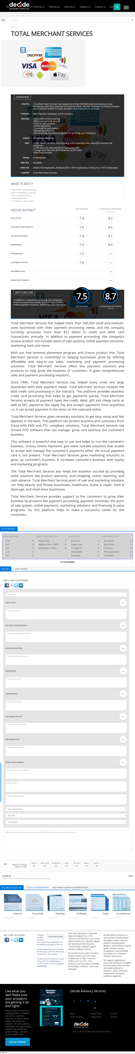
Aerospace (117, 540)
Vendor (114, 1017)
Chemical (117, 548)
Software (53, 7)
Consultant (85, 551)
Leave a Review (21, 569)
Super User (85, 544)
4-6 (19, 548)
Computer (117, 555)
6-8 (19, 544)
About (72, 1013)
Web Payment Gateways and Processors (36, 878)
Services (68, 7)
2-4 (19, 551)
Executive (85, 555)
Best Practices (35, 7)
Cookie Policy (96, 1017)
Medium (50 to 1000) (52, 544)
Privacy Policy (96, 1013)
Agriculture (117, 544)
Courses (99, 7)
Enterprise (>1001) (52, 548)
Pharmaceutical (117, 551)
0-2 (19, 555)
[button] (7, 585)
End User (85, 540)
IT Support (85, 548)
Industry (84, 7)
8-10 (19, 540)
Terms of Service (77, 1017)
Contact (114, 1013)
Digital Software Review (11, 878)
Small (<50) (52, 540)
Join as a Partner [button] (17, 1041)
